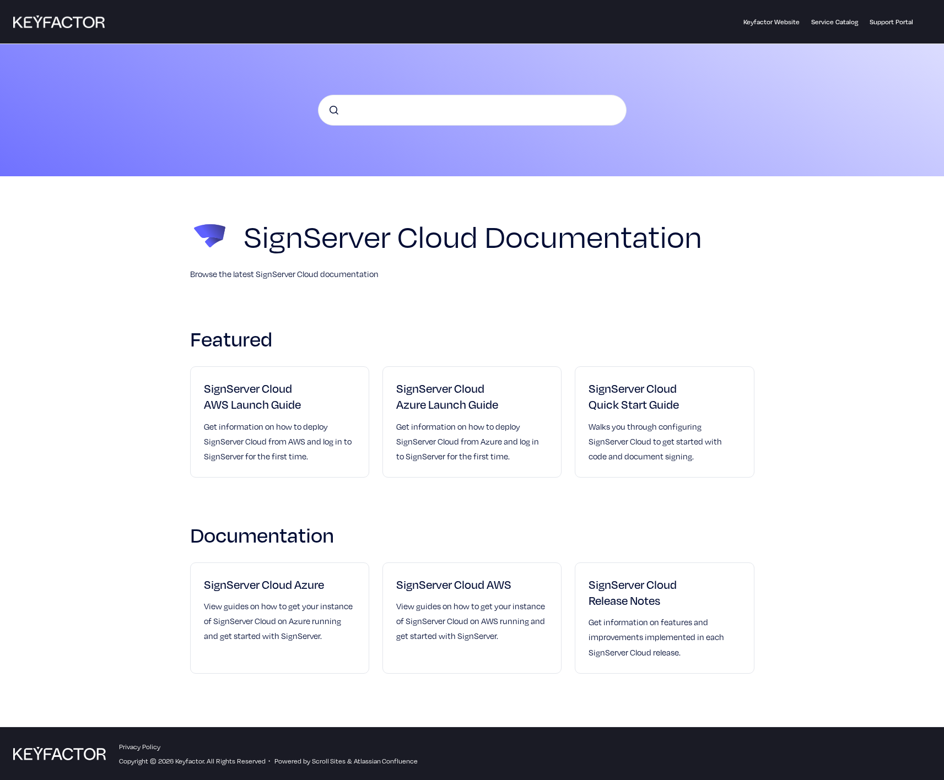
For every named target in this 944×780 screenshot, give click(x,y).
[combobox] (472, 110)
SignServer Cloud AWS (453, 584)
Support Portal (891, 21)
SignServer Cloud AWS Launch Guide (252, 396)
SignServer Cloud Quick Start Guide (634, 396)
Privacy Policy (139, 746)
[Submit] (334, 110)
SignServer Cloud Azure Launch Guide (447, 396)
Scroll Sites (329, 760)
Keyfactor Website (771, 21)
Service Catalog (834, 21)
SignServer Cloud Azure (264, 584)
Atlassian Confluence (386, 760)
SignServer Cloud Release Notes (633, 592)
